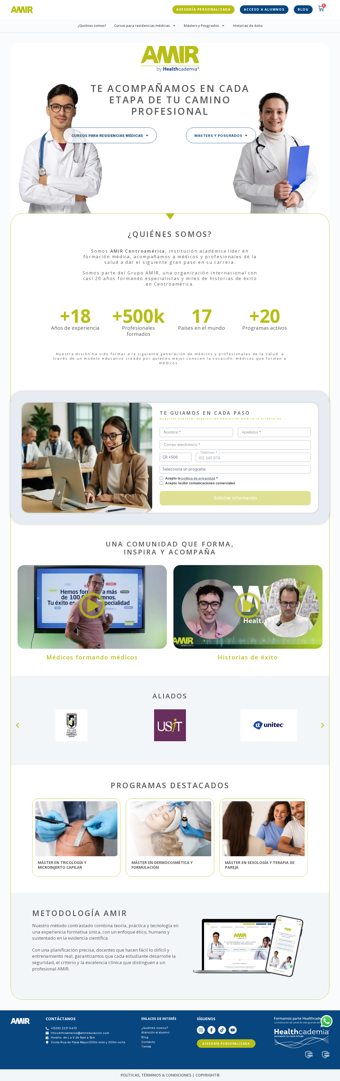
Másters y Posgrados (201, 25)
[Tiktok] (222, 1030)
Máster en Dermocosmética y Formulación (162, 865)
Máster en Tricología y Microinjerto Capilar (62, 865)
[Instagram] (201, 1030)
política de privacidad (198, 478)
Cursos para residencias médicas (142, 25)
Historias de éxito (248, 25)
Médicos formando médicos (92, 657)
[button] (92, 606)
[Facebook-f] (211, 1030)
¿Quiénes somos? (92, 25)
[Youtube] (233, 1030)
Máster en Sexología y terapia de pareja (260, 865)
